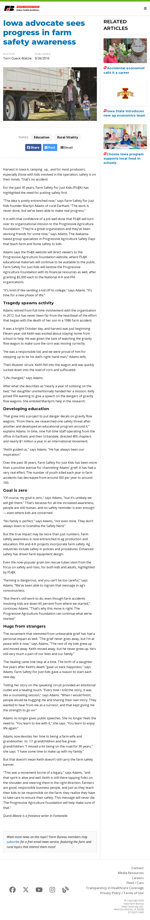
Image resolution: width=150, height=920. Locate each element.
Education (41, 137)
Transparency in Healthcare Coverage (115, 888)
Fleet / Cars (135, 883)
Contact (137, 868)
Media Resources (131, 873)
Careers (138, 878)
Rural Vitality (67, 137)
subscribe (13, 842)
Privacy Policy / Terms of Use (122, 893)
